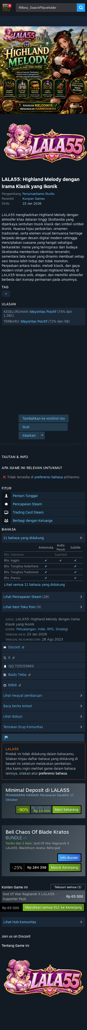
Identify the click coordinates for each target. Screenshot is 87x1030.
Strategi (62, 629)
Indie (41, 629)
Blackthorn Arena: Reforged (39, 848)
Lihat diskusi (12, 716)
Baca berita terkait (17, 706)
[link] (34, 809)
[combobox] (46, 7)
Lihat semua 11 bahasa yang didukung (34, 584)
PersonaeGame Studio (38, 194)
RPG (50, 629)
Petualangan (26, 629)
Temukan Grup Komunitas (23, 727)
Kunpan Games (33, 198)
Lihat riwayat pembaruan (22, 695)
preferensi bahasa (49, 477)
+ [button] (6, 294)
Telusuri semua (67, 887)
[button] (43, 316)
